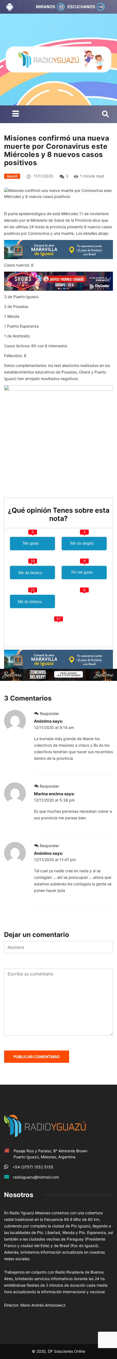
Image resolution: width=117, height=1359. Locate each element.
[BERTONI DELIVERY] (58, 674)
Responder (49, 713)
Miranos (45, 6)
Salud (12, 176)
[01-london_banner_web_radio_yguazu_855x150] (58, 249)
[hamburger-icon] (16, 114)
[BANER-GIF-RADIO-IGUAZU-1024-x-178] (58, 280)
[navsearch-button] (105, 114)
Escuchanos (81, 6)
